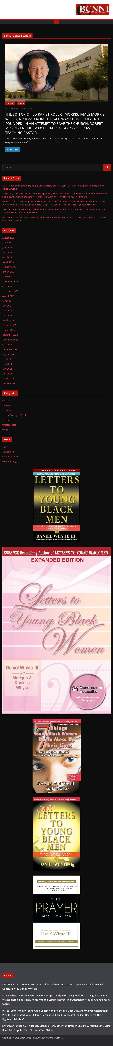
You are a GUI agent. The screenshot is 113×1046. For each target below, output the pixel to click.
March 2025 (8, 320)
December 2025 (10, 276)
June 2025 (7, 305)
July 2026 (6, 242)
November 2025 (10, 281)
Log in (5, 446)
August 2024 (8, 354)
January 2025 (8, 330)
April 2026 (7, 257)
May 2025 (7, 310)
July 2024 (6, 359)
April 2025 (7, 315)
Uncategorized (9, 424)
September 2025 (10, 291)
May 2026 (7, 252)
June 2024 (7, 364)
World (21, 103)
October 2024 (8, 344)
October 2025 (8, 286)
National (6, 405)
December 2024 (10, 334)
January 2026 (8, 271)
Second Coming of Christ (14, 415)
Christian (10, 103)
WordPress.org (9, 461)
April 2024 (7, 373)
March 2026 (8, 262)
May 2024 (7, 368)
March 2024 (8, 378)
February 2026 (9, 266)
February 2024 (9, 383)
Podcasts (6, 410)
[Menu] (56, 22)
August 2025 (8, 296)
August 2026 (8, 237)
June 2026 (7, 247)
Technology (8, 420)
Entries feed (8, 451)
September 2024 (10, 349)
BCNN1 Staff (26, 108)
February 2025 (9, 325)
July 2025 (6, 300)
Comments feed (10, 456)
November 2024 (10, 339)
